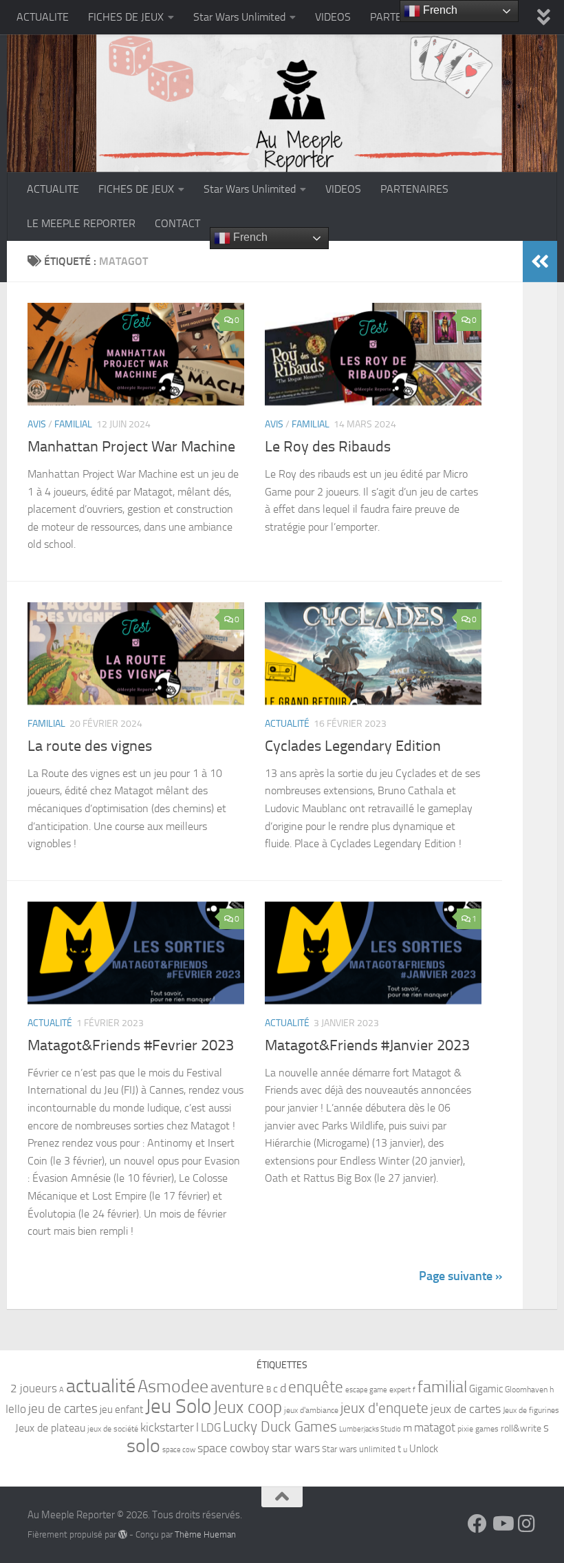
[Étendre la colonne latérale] (540, 261)
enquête (315, 1387)
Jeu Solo (178, 1406)
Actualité (287, 724)
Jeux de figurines (531, 1410)
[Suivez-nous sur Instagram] (526, 1523)
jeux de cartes (466, 1408)
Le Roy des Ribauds (328, 447)
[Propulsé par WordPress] (122, 1534)
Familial (73, 424)
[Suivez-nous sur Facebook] (477, 1523)
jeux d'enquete (384, 1407)
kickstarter (167, 1427)
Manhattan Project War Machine (131, 447)
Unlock (423, 1449)
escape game (366, 1389)
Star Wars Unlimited (239, 16)
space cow (178, 1449)
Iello (16, 1409)
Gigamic (486, 1389)
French (249, 237)
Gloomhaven (526, 1389)
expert (400, 1389)
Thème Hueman (205, 1534)
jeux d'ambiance (311, 1410)
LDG (211, 1427)
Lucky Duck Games (280, 1426)
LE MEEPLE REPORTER (81, 223)
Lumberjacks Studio (370, 1429)
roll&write (521, 1428)
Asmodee (173, 1386)
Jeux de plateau (50, 1427)
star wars (296, 1448)
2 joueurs (33, 1388)
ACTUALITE (43, 16)
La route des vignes (90, 746)
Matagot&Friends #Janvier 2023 (367, 1045)
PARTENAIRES (414, 188)
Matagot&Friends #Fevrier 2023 (131, 1045)
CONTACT (177, 223)
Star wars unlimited (358, 1449)
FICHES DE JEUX (126, 16)
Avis (37, 424)
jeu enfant (121, 1409)
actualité (100, 1385)
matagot (434, 1427)
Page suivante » (460, 1276)
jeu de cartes (63, 1408)
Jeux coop (247, 1407)
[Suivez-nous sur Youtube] (502, 1523)
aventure (237, 1387)
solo (143, 1445)
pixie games (478, 1429)
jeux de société (112, 1429)
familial (442, 1386)
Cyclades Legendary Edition (353, 746)
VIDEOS (333, 16)
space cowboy (233, 1448)
